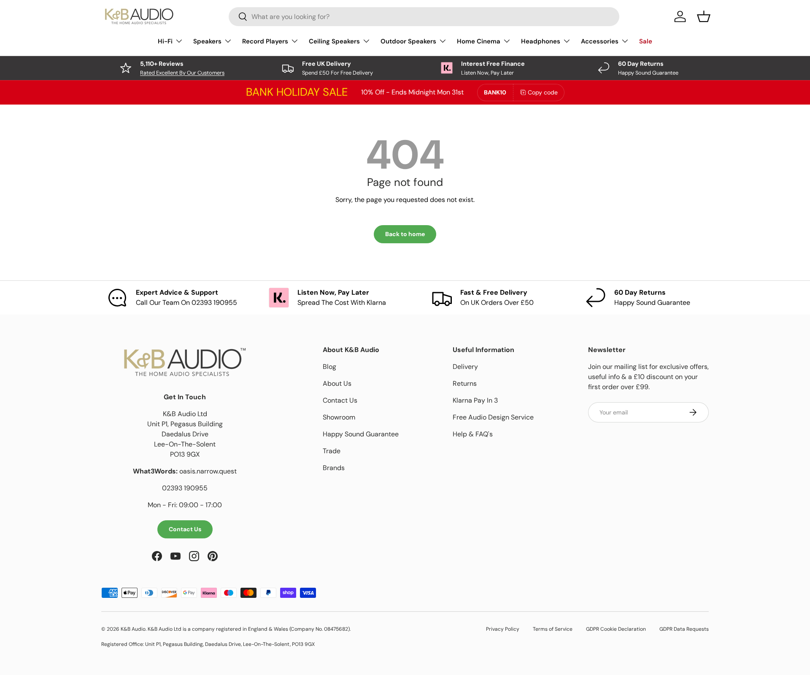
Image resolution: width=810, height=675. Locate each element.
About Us (337, 383)
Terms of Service (552, 629)
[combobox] (424, 16)
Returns (465, 383)
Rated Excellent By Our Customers (182, 72)
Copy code (543, 92)
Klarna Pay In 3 (475, 400)
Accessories (599, 41)
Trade (331, 450)
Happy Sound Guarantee (361, 434)
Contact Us (185, 529)
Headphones (540, 41)
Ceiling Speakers (334, 41)
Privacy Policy (502, 629)
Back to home (405, 234)
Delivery (465, 366)
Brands (334, 467)
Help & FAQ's (473, 434)
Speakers (207, 41)
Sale (645, 41)
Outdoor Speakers (408, 41)
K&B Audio (133, 629)
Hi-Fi (165, 41)
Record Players (265, 41)
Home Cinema (478, 41)
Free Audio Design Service (493, 417)
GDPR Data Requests (684, 629)
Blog (329, 366)
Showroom (339, 417)
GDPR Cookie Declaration (616, 629)
